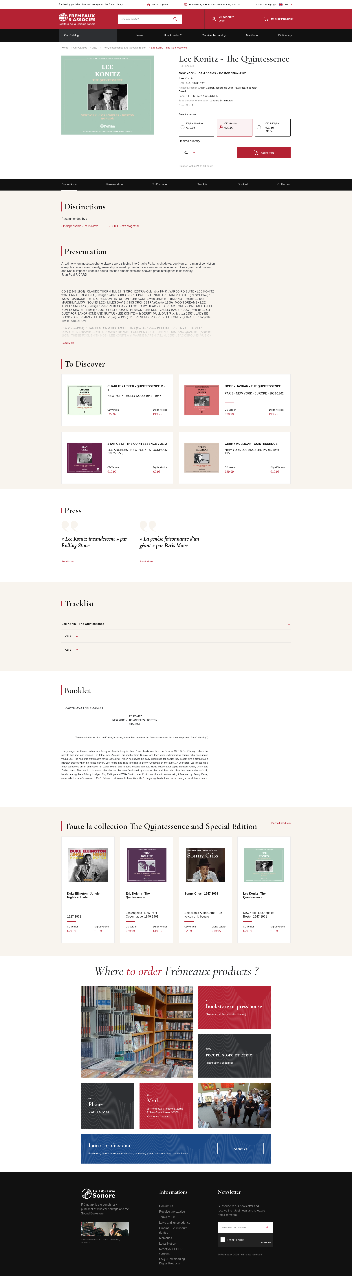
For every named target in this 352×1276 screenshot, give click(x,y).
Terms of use (167, 1217)
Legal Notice (167, 1243)
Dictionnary (285, 35)
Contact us (166, 1206)
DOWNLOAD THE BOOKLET (84, 707)
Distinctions (69, 184)
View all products (281, 822)
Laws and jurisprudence (174, 1222)
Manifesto (252, 35)
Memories (165, 1238)
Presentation (114, 184)
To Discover (160, 184)
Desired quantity (189, 141)
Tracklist (202, 184)
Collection (284, 184)
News (139, 35)
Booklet (243, 184)
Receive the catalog (213, 35)
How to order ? (173, 35)
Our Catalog (71, 35)
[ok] (267, 1227)
